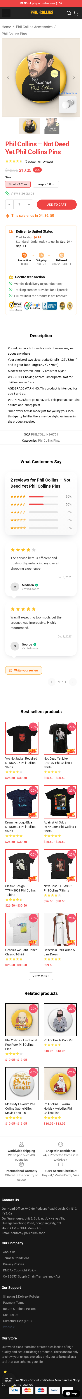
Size (8, 177)
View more (41, 976)
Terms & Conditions (16, 1258)
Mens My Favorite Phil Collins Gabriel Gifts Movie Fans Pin (20, 1108)
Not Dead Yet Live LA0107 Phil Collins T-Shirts (58, 763)
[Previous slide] (8, 77)
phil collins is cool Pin (58, 1040)
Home (6, 27)
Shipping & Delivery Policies (21, 1296)
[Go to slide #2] (52, 126)
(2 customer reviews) (38, 161)
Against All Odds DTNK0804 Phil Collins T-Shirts (60, 827)
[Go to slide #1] (29, 126)
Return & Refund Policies (19, 1308)
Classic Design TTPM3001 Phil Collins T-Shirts (20, 890)
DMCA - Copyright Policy (19, 1270)
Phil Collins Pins (14, 34)
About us (9, 1252)
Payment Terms (13, 1302)
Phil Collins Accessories (34, 27)
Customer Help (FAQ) (17, 1321)
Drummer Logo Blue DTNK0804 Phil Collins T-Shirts (21, 827)
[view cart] (76, 13)
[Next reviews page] (73, 682)
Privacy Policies (13, 1264)
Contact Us (10, 1315)
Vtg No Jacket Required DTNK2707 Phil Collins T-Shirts (21, 763)
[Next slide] (73, 77)
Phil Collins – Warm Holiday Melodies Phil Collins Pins (58, 1108)
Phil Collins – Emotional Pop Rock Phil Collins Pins (21, 1045)
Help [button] (74, 1393)
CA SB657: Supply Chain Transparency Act (31, 1276)
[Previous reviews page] (52, 682)
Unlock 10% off (9, 1379)
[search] (69, 13)
